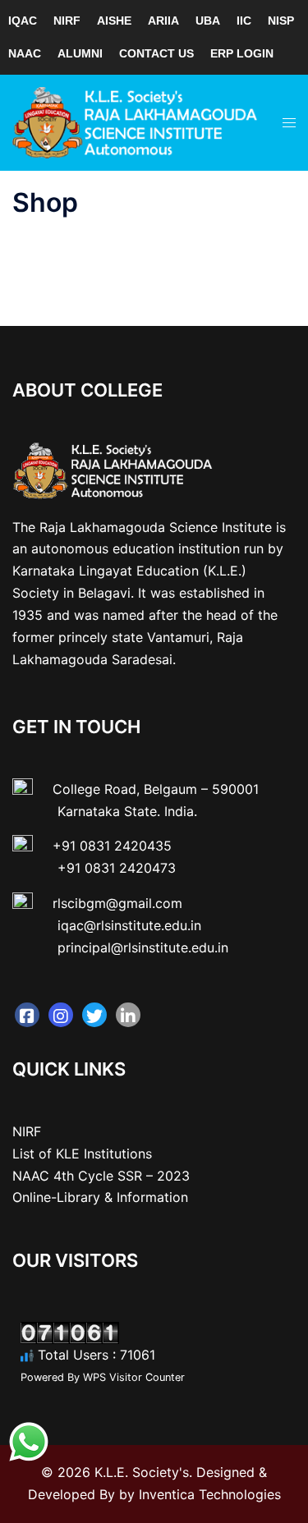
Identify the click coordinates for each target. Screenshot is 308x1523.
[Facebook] (27, 1014)
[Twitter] (94, 1014)
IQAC (22, 20)
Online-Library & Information (100, 1197)
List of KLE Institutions (82, 1153)
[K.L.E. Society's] (135, 121)
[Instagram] (60, 1014)
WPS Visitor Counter (134, 1377)
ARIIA (163, 20)
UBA (207, 20)
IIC (244, 20)
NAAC (24, 53)
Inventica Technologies (210, 1494)
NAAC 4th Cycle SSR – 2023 (101, 1175)
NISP (281, 20)
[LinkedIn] (128, 1014)
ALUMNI (80, 53)
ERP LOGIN (242, 53)
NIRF (66, 20)
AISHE (114, 20)
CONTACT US (156, 53)
